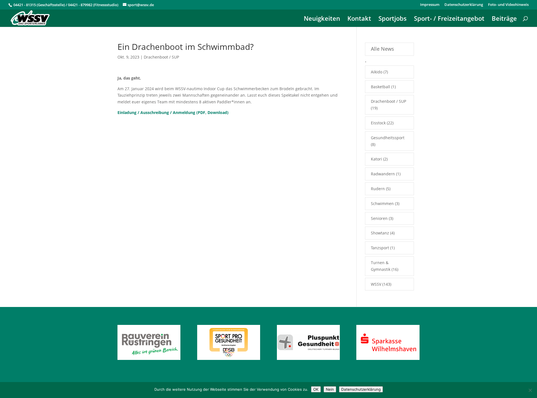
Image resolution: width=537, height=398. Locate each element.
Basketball (380, 86)
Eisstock (378, 122)
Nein (330, 389)
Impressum (429, 5)
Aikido (376, 72)
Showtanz (380, 233)
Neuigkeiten (322, 19)
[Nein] (530, 390)
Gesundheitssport (387, 137)
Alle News (382, 48)
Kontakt (359, 19)
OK (316, 389)
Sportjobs (392, 19)
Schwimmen (382, 203)
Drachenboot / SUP (161, 57)
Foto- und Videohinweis (508, 5)
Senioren (379, 218)
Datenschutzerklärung (463, 5)
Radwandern (383, 173)
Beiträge (504, 19)
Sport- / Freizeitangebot (449, 19)
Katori (376, 159)
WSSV (376, 284)
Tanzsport (380, 247)
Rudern (378, 188)
